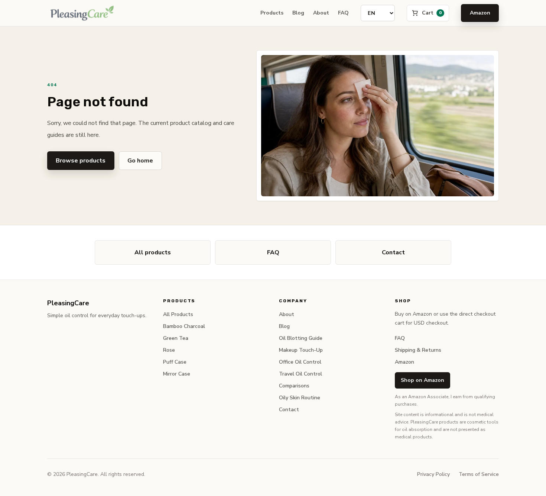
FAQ (343, 12)
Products (271, 12)
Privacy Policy (433, 474)
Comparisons (294, 385)
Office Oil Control (300, 361)
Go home (140, 161)
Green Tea (175, 338)
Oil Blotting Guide (300, 338)
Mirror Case (176, 373)
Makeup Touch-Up (301, 350)
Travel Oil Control (300, 373)
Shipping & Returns (418, 350)
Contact (393, 252)
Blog (298, 12)
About (321, 12)
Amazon (480, 12)
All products (152, 252)
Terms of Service (479, 474)
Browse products (80, 161)
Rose (169, 350)
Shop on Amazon (422, 380)
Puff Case (174, 361)
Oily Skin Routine (299, 397)
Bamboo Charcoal (184, 326)
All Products (178, 314)
